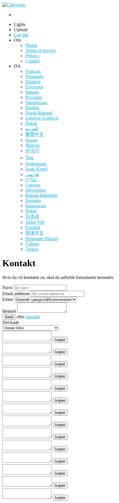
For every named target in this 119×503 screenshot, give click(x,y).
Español (32, 227)
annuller (33, 316)
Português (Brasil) (41, 238)
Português (34, 76)
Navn (7, 287)
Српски (32, 184)
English (32, 107)
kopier (60, 340)
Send (9, 317)
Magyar (32, 145)
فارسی (32, 174)
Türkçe (31, 249)
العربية (31, 128)
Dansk (31, 123)
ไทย (29, 157)
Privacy (32, 55)
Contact (32, 60)
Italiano (32, 92)
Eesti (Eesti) (36, 169)
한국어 (32, 150)
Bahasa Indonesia (41, 195)
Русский (33, 97)
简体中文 (34, 232)
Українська (36, 102)
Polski (31, 210)
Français (33, 71)
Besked (9, 311)
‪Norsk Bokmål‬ (38, 112)
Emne (7, 299)
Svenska (33, 200)
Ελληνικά (34, 86)
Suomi (31, 140)
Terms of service (40, 50)
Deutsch (32, 81)
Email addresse (16, 293)
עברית (31, 179)
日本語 (32, 216)
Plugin (31, 45)
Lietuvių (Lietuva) (42, 118)
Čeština (32, 243)
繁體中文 (34, 134)
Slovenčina (35, 190)
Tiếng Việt (34, 222)
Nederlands (35, 163)
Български (35, 205)
